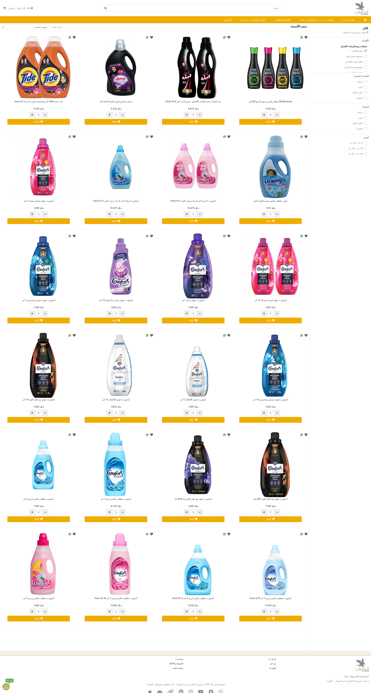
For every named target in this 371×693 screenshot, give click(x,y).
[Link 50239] (43, 564)
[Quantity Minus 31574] (200, 612)
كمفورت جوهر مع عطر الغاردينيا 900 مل (193, 498)
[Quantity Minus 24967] (200, 512)
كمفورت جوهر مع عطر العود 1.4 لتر (38, 399)
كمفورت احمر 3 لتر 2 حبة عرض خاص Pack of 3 (193, 200)
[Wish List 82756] (306, 235)
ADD (268, 121)
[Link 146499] (120, 166)
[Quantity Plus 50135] (264, 612)
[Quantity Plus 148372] (187, 214)
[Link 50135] (275, 564)
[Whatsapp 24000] (301, 335)
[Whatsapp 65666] (147, 37)
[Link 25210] (43, 166)
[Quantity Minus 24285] (122, 313)
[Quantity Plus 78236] (32, 413)
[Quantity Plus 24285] (109, 313)
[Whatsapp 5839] (147, 534)
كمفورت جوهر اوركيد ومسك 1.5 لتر (270, 300)
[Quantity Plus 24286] (264, 512)
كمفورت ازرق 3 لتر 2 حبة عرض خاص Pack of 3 (116, 200)
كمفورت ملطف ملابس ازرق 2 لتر (38, 498)
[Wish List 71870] (306, 136)
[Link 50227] (43, 464)
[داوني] (365, 87)
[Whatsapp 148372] (224, 136)
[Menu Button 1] (365, 19)
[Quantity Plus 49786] (32, 115)
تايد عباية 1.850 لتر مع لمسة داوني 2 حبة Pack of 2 (39, 101)
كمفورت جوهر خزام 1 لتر (193, 300)
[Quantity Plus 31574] (187, 612)
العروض (228, 19)
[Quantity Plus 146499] (109, 214)
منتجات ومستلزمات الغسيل (355, 32)
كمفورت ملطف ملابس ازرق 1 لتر (116, 498)
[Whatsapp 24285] (147, 235)
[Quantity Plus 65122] (264, 115)
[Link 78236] (43, 365)
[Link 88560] (43, 266)
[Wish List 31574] (228, 534)
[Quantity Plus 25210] (32, 214)
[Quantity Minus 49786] (45, 115)
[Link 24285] (120, 266)
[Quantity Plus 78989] (187, 313)
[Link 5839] (120, 564)
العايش (150, 684)
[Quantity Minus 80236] (122, 413)
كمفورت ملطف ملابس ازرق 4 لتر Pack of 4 (193, 598)
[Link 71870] (275, 166)
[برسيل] (365, 81)
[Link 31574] (197, 564)
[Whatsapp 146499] (147, 136)
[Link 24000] (275, 365)
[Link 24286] (275, 464)
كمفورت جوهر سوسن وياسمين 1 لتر (38, 300)
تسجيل (11, 8)
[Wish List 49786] (74, 37)
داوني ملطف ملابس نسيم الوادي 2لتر (270, 200)
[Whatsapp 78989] (224, 235)
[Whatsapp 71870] (301, 136)
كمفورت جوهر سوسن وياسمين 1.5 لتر (270, 399)
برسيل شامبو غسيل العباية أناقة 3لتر (116, 101)
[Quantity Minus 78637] (200, 413)
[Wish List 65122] (306, 37)
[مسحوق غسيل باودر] (365, 56)
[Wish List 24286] (306, 434)
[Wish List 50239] (74, 534)
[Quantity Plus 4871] (109, 512)
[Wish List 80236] (151, 335)
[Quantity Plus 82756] (264, 313)
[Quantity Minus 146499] (122, 214)
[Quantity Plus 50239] (32, 612)
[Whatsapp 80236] (147, 335)
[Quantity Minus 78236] (45, 413)
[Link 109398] (197, 67)
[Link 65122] (275, 67)
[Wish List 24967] (228, 434)
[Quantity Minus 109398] (200, 115)
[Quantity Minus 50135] (277, 612)
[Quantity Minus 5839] (122, 612)
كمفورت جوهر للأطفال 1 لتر (193, 399)
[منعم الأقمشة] (365, 50)
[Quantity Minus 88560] (45, 313)
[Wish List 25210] (74, 136)
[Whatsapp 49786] (69, 37)
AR (28, 8)
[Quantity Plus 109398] (187, 115)
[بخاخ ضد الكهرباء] (365, 72)
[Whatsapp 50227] (69, 434)
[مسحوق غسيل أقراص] (365, 67)
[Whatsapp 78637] (224, 335)
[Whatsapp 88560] (69, 235)
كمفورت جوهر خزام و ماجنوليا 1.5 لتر (116, 300)
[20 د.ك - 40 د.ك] (365, 148)
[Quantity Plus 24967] (187, 512)
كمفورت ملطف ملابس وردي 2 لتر (38, 598)
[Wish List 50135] (306, 534)
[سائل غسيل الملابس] (365, 61)
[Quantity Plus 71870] (264, 214)
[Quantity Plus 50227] (32, 512)
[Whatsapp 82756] (301, 235)
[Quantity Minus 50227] (45, 512)
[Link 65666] (120, 67)
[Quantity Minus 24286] (277, 512)
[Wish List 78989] (228, 235)
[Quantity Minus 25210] (45, 214)
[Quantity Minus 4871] (122, 512)
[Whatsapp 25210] (69, 136)
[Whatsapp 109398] (224, 37)
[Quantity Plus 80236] (109, 413)
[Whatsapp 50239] (69, 534)
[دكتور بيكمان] (365, 92)
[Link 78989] (197, 266)
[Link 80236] (120, 365)
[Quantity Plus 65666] (109, 115)
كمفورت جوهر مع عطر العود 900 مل (270, 498)
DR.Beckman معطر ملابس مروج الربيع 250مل (270, 101)
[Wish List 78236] (74, 335)
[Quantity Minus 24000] (277, 413)
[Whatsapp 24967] (224, 434)
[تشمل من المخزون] (365, 168)
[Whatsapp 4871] (147, 434)
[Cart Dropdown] (4, 8)
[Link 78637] (197, 365)
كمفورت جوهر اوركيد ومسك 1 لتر (38, 200)
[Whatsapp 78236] (69, 335)
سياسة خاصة (178, 668)
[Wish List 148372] (228, 136)
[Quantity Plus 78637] (187, 413)
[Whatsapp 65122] (301, 37)
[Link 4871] (120, 464)
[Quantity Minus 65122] (277, 115)
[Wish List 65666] (151, 37)
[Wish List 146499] (151, 136)
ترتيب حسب (57, 27)
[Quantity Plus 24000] (264, 413)
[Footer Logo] (362, 664)
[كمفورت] (365, 97)
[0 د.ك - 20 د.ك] (365, 142)
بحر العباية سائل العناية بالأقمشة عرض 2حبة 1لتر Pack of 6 (193, 101)
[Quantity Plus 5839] (109, 612)
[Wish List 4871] (151, 434)
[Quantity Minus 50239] (45, 612)
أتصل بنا (273, 668)
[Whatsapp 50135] (301, 534)
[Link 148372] (197, 166)
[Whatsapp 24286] (301, 434)
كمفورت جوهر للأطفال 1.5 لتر (116, 399)
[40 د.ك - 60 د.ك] (365, 153)
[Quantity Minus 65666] (122, 115)
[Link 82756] (275, 266)
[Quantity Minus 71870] (277, 214)
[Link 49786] (43, 67)
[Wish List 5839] (151, 534)
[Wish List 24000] (306, 335)
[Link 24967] (197, 464)
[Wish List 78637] (228, 335)
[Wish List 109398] (228, 37)
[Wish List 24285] (151, 235)
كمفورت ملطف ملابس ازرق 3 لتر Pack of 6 (270, 598)
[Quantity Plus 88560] (32, 313)
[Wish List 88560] (74, 235)
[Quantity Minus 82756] (277, 313)
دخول (19, 8)
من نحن (273, 663)
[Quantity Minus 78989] (200, 313)
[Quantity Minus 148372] (200, 214)
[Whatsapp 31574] (224, 534)
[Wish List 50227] (74, 434)
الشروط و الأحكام (176, 663)
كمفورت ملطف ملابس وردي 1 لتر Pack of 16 (116, 598)
